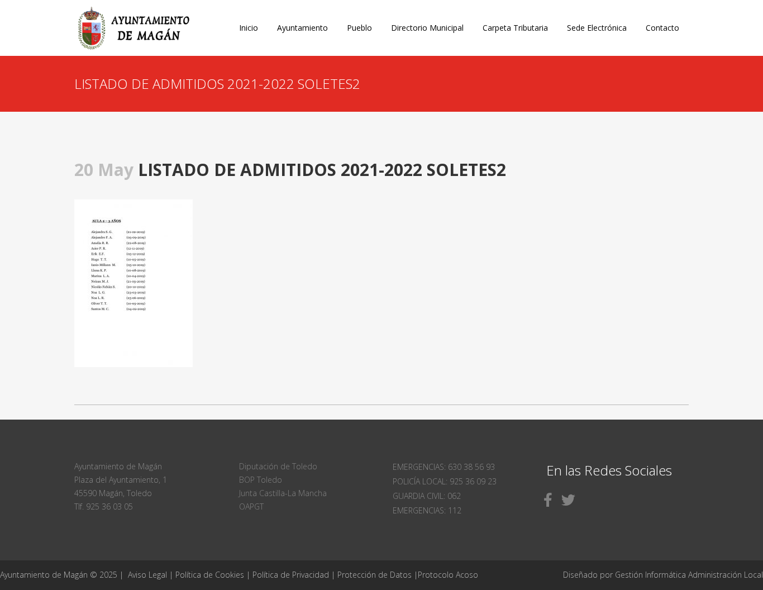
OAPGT (251, 506)
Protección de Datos (374, 574)
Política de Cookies (209, 574)
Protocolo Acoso (448, 574)
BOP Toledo (260, 479)
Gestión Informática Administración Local (689, 574)
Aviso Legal (147, 574)
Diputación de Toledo (278, 466)
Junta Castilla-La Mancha (283, 493)
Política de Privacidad (291, 574)
